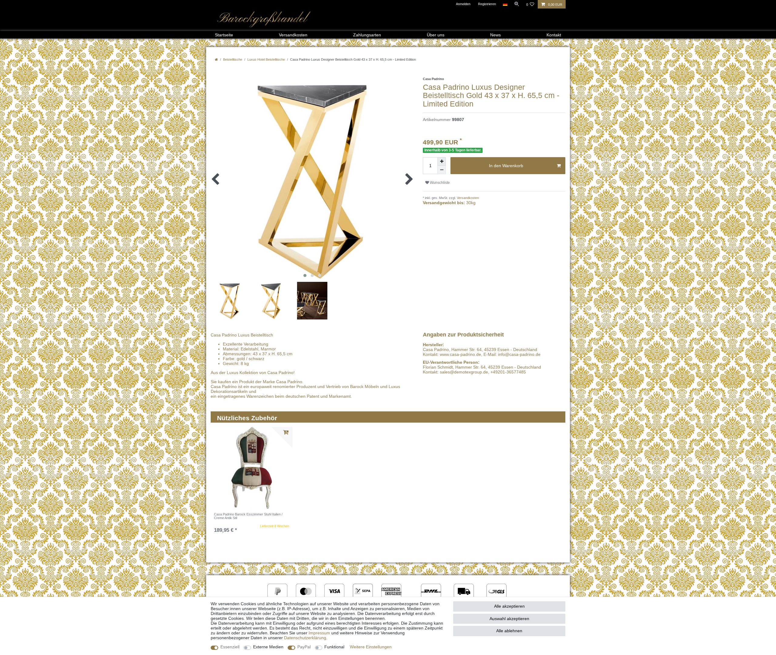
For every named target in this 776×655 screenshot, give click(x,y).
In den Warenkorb (506, 165)
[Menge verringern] (441, 170)
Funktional (334, 646)
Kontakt (554, 34)
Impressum (319, 632)
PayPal (304, 646)
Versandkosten (293, 34)
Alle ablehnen (509, 630)
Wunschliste (439, 183)
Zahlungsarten (367, 34)
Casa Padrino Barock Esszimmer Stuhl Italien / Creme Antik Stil (248, 516)
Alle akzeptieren (509, 606)
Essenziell (229, 646)
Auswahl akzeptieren (509, 618)
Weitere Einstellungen (371, 646)
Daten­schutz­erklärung (305, 637)
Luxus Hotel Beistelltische (266, 59)
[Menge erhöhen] (441, 161)
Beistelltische (232, 59)
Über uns (435, 34)
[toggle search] (517, 4)
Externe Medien (268, 646)
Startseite (224, 34)
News (495, 34)
